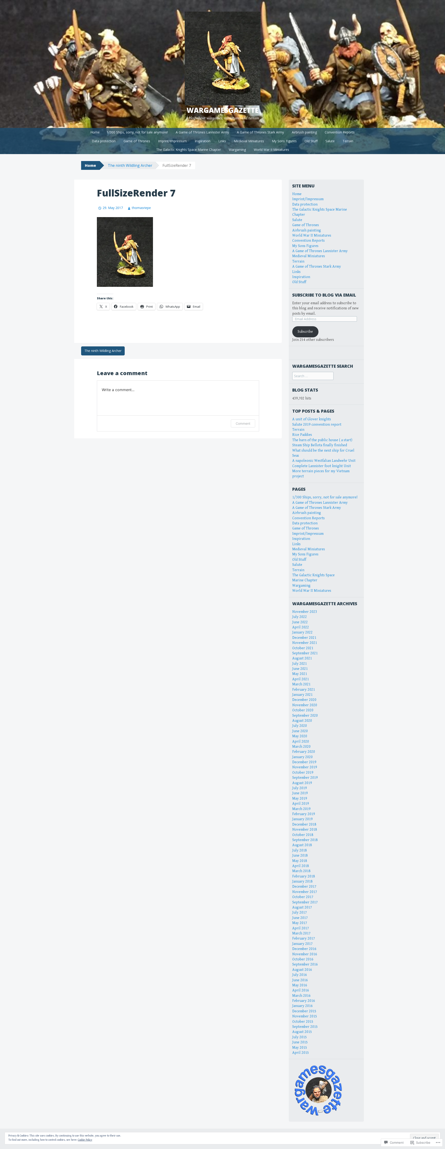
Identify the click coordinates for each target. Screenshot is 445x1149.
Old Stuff (311, 141)
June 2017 (300, 918)
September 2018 (305, 840)
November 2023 (304, 612)
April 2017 (300, 928)
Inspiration (202, 141)
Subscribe (305, 331)
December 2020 (304, 700)
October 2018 (302, 835)
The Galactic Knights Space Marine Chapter (188, 149)
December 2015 (304, 1011)
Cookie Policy (85, 1139)
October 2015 (302, 1021)
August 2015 (302, 1032)
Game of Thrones (137, 141)
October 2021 (302, 648)
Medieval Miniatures (249, 141)
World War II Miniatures (271, 149)
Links (222, 141)
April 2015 (300, 1053)
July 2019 (299, 788)
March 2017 (301, 933)
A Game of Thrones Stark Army (260, 132)
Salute (330, 141)
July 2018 (299, 850)
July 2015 (299, 1037)
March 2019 (301, 809)
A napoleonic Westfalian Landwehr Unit (324, 461)
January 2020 (302, 757)
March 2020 (301, 746)
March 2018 (301, 871)
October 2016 (302, 959)
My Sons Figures (284, 141)
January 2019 (302, 819)
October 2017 (302, 897)
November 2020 (304, 705)
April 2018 (300, 866)
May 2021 (299, 674)
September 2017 (305, 902)
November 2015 (304, 1016)
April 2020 (300, 741)
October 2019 (302, 772)
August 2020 (302, 721)
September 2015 (305, 1027)
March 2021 (301, 684)
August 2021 (302, 658)
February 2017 (303, 938)
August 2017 (302, 907)
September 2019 (305, 777)
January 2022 (302, 632)
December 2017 (304, 886)
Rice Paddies (302, 435)
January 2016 (302, 1006)
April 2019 (300, 803)
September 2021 (305, 653)
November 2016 (304, 954)
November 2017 (304, 892)
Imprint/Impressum (172, 141)
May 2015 (299, 1047)
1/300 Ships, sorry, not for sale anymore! (137, 132)
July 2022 (299, 617)
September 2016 (305, 964)
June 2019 (300, 793)
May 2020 (299, 736)
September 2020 (305, 715)
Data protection (104, 141)
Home (95, 132)
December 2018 (304, 824)
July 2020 (299, 726)
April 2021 (300, 679)
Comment (243, 423)
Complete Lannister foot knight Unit (321, 466)
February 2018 (303, 876)
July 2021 (299, 664)
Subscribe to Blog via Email (324, 295)
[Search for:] (313, 376)
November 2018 (304, 829)
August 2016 (302, 970)
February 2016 (303, 1001)
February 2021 (303, 689)
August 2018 (302, 845)
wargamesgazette (223, 110)
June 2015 (300, 1042)
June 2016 (300, 980)
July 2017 (299, 912)
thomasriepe (141, 208)
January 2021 (302, 695)
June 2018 (300, 855)
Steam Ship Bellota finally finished (319, 445)
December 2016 (304, 949)
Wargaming (237, 149)
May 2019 (299, 798)
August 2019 (302, 783)
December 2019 (304, 762)
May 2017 (299, 923)
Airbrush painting (304, 132)
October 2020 (302, 710)
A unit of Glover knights (311, 419)
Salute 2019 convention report (316, 424)
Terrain (348, 141)
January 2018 (302, 881)
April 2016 (300, 990)
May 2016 (299, 985)
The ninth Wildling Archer (130, 165)
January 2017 (302, 944)
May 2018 (299, 861)
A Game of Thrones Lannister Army (202, 132)
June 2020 (300, 731)
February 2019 (303, 814)
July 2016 (299, 975)
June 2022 (300, 622)
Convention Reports (340, 132)
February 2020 (303, 752)
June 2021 (300, 669)
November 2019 (304, 767)
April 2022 (300, 627)
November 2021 (304, 643)
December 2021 (304, 638)
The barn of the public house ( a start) (322, 440)
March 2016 (301, 996)
